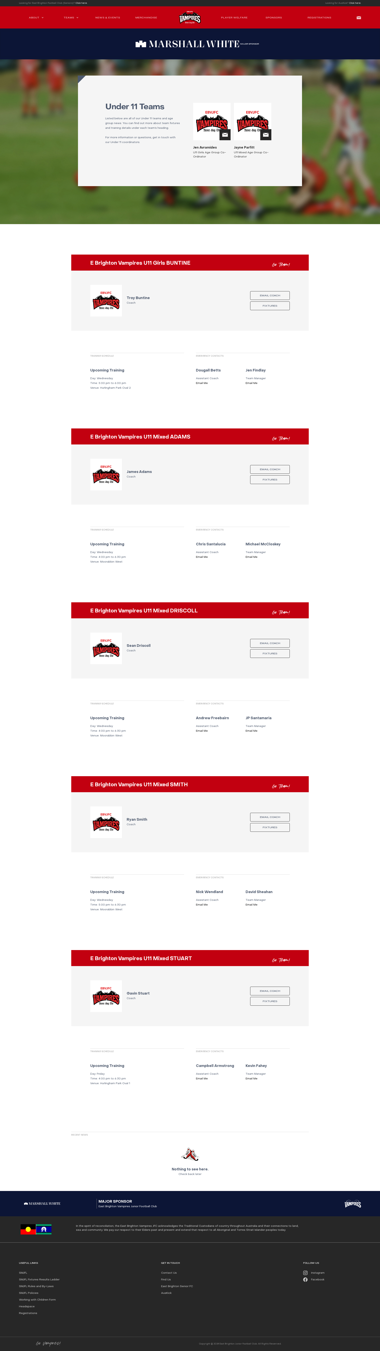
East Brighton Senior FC (177, 1286)
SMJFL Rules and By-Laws (36, 1286)
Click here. (81, 3)
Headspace (27, 1306)
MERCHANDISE (146, 17)
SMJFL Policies (28, 1293)
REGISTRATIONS (319, 17)
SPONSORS (274, 17)
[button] (36, 17)
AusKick (166, 1293)
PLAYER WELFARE (234, 17)
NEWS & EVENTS (107, 17)
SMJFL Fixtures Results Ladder (39, 1279)
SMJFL (23, 1273)
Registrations (28, 1313)
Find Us (166, 1279)
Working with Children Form (37, 1300)
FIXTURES (270, 305)
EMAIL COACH (270, 295)
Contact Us (169, 1273)
